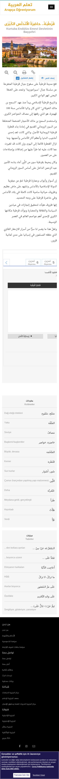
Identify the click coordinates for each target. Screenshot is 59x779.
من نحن (5, 630)
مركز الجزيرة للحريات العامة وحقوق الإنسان (19, 704)
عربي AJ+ (6, 738)
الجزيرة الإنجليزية (8, 721)
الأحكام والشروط (8, 635)
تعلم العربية (20, 7)
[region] (29, 765)
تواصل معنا (6, 658)
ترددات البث (7, 675)
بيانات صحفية (8, 681)
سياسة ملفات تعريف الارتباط (13, 647)
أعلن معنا (6, 664)
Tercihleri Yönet (39, 775)
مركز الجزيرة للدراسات (10, 692)
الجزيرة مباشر (7, 726)
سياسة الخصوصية (9, 641)
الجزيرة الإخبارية (8, 715)
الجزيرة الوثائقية (8, 732)
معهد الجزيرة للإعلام (10, 698)
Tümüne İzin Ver (21, 775)
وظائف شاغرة (7, 670)
